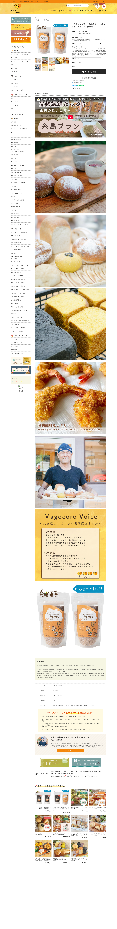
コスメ (13, 98)
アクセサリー (14, 79)
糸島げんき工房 (15, 220)
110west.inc (14, 161)
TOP (35, 17)
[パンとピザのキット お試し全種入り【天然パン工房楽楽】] (61, 823)
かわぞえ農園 (14, 203)
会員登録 (81, 1)
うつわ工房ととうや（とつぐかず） (20, 289)
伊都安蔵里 (14, 179)
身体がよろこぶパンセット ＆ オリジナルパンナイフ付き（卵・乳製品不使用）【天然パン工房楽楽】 (43, 859)
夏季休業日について (62, 773)
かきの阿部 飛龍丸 (16, 189)
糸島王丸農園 (14, 155)
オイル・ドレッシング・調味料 (19, 54)
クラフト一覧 (17, 76)
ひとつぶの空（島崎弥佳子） (19, 268)
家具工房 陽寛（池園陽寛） (18, 279)
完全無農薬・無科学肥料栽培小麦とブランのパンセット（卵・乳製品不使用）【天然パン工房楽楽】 (79, 834)
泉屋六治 (13, 158)
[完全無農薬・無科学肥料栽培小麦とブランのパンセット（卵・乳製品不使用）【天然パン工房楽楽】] (79, 823)
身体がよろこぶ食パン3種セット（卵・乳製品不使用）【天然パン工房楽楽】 (79, 859)
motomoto (14, 349)
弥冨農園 (13, 146)
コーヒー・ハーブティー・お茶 (19, 61)
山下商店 (13, 122)
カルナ (13, 135)
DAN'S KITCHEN (16, 207)
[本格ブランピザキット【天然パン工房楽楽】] (79, 797)
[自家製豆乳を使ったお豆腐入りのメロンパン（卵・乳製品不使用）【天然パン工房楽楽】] (97, 823)
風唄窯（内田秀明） (16, 242)
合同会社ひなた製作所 (17, 353)
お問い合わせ (96, 1)
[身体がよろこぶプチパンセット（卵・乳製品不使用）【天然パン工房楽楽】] (61, 848)
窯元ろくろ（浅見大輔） (17, 282)
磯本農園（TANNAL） (17, 172)
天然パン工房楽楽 (46, 20)
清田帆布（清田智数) (16, 317)
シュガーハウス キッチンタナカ (19, 224)
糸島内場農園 (14, 142)
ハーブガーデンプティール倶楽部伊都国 (17, 150)
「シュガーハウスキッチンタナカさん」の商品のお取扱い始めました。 (77, 771)
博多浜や (13, 210)
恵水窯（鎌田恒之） (16, 300)
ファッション (14, 86)
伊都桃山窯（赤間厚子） (17, 275)
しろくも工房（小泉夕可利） (19, 327)
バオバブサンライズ (16, 342)
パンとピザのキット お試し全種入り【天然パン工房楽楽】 (61, 833)
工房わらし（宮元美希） (17, 307)
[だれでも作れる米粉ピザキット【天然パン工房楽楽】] (97, 797)
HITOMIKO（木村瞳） (17, 331)
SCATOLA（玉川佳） (17, 249)
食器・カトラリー (16, 83)
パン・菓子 (45, 19)
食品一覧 (16, 50)
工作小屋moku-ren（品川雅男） (20, 310)
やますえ (13, 132)
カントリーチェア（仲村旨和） (19, 232)
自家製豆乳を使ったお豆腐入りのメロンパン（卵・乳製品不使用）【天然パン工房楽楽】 (97, 834)
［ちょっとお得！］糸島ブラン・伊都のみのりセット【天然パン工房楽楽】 (61, 809)
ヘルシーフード (15, 101)
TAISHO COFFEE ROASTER (19, 165)
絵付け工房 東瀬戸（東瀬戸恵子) (20, 320)
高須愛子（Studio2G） (17, 235)
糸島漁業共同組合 (16, 217)
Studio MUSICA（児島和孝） (19, 239)
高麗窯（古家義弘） (16, 272)
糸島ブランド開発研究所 (17, 200)
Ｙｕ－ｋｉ (14, 339)
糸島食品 (13, 168)
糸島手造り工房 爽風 (16, 175)
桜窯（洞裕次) (15, 324)
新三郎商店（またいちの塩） (19, 182)
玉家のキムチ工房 (16, 125)
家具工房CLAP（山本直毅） (18, 293)
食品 (41, 19)
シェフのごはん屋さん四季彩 (19, 129)
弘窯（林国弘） (15, 303)
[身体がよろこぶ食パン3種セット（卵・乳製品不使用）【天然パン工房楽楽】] (79, 848)
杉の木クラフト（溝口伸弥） (19, 286)
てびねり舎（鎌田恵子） (17, 296)
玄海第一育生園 (15, 213)
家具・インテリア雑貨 (17, 90)
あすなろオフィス (16, 346)
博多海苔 (13, 186)
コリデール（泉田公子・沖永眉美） (20, 246)
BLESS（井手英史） (16, 262)
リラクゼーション (16, 105)
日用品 (13, 108)
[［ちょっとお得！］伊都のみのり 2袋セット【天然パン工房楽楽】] (43, 797)
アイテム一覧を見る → (70, 751)
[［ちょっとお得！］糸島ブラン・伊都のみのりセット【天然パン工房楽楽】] (61, 797)
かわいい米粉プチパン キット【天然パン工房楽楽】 (42, 833)
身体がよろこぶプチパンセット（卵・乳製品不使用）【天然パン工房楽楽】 (61, 859)
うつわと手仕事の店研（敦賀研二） (16, 257)
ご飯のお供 (14, 71)
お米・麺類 (14, 68)
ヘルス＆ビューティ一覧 (20, 94)
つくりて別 (37, 20)
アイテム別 (37, 19)
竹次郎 (13, 196)
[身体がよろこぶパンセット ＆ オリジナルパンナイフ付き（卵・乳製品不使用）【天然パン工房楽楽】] (43, 848)
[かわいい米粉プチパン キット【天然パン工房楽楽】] (43, 823)
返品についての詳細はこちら (79, 80)
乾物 (12, 64)
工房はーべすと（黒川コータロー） (20, 265)
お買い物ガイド (88, 1)
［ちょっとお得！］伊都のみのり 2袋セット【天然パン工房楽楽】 (43, 808)
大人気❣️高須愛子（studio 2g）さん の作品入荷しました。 (74, 776)
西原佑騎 (13, 253)
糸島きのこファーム (16, 193)
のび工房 (13, 313)
